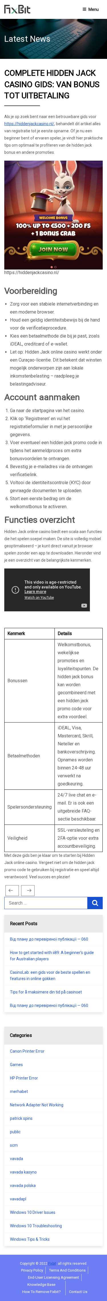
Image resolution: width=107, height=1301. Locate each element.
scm (14, 1145)
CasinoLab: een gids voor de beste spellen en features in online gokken (50, 975)
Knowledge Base (41, 1284)
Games (16, 1064)
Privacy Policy (32, 1270)
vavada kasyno (23, 1172)
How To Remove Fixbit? (41, 1292)
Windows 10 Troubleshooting (36, 1226)
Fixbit (52, 1264)
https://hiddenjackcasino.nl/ (29, 123)
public (15, 1132)
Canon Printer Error (27, 1051)
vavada (16, 1158)
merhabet (19, 1091)
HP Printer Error (24, 1078)
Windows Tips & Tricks (30, 1239)
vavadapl (18, 1199)
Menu (93, 9)
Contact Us (78, 1292)
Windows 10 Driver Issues (32, 1212)
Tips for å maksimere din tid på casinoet (46, 992)
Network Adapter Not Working (36, 1105)
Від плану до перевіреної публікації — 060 (49, 939)
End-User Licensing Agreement (53, 1277)
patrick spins (21, 1118)
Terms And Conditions (67, 1270)
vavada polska (23, 1185)
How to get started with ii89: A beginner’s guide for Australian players (52, 955)
